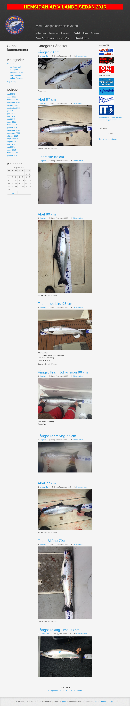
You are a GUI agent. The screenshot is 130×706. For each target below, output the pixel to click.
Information (53, 33)
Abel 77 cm (47, 483)
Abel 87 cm (47, 99)
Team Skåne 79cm (53, 541)
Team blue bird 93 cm (55, 304)
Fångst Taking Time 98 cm (58, 630)
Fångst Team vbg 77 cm (57, 436)
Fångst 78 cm (49, 52)
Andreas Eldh (44, 56)
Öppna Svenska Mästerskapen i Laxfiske (53, 38)
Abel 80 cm (47, 214)
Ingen (64, 701)
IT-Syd (110, 701)
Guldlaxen (95, 33)
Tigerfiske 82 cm (51, 157)
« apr (12, 193)
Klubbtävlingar (81, 38)
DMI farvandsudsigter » (108, 139)
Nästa (79, 691)
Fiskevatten (66, 33)
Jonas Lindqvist (101, 701)
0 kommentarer (81, 56)
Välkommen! (41, 33)
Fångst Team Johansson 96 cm (63, 372)
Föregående (53, 691)
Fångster (43, 103)
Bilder (85, 33)
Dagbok (77, 33)
